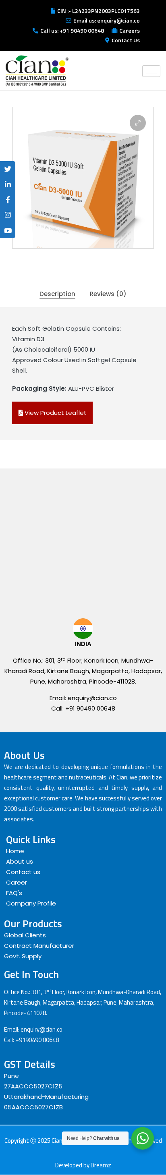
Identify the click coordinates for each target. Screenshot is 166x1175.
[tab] (57, 294)
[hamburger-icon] (151, 71)
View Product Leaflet (55, 412)
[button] (138, 123)
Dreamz (101, 1165)
